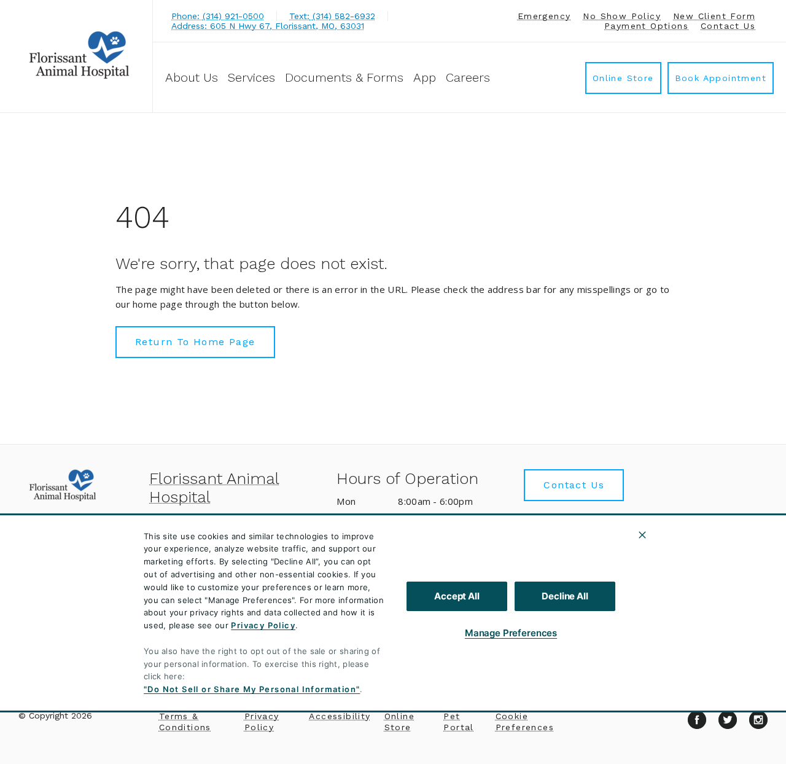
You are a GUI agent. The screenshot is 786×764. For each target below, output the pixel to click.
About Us (191, 77)
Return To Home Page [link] (195, 342)
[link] (79, 54)
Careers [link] (468, 77)
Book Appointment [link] (720, 78)
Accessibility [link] (339, 716)
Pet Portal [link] (458, 721)
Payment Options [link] (646, 26)
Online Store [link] (623, 78)
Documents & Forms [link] (344, 77)
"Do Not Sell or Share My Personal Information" (252, 689)
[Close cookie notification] (642, 534)
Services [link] (251, 77)
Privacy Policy (263, 625)
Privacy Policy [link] (261, 721)
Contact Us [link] (728, 26)
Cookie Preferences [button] (525, 721)
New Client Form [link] (714, 16)
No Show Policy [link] (622, 16)
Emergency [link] (544, 16)
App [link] (424, 77)
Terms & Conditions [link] (185, 721)
